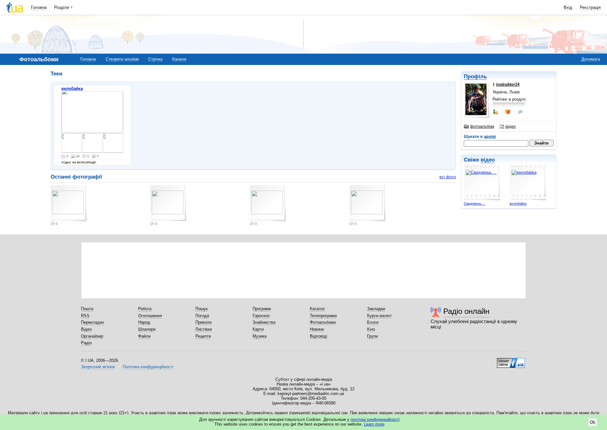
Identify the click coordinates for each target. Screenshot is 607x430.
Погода (202, 315)
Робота (144, 308)
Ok (592, 422)
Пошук (201, 308)
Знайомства (264, 322)
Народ (144, 322)
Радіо (86, 342)
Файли (144, 336)
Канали (179, 59)
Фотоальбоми (323, 322)
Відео (86, 329)
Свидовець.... (474, 203)
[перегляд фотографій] (92, 111)
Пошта (87, 308)
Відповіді (318, 336)
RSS (85, 315)
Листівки (203, 329)
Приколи (203, 322)
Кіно (371, 329)
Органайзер (92, 336)
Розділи (61, 7)
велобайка (518, 203)
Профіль (475, 77)
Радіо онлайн (466, 311)
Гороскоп (261, 315)
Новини (317, 329)
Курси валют (379, 315)
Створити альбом (122, 59)
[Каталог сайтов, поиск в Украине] (511, 360)
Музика (260, 336)
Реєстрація (590, 7)
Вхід (568, 7)
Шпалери (147, 329)
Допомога (590, 59)
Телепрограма (323, 315)
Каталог (317, 308)
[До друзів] (496, 111)
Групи (372, 336)
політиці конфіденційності (375, 419)
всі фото (447, 176)
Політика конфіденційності (148, 366)
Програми (262, 308)
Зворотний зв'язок (98, 366)
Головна (38, 7)
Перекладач (92, 322)
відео (511, 126)
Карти (258, 329)
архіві (490, 136)
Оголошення (150, 315)
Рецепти (203, 336)
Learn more (374, 424)
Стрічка (155, 59)
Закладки (376, 308)
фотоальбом (482, 126)
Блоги (372, 322)
